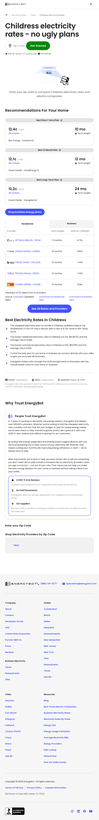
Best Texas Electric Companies (60, 706)
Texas (33, 15)
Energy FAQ (50, 725)
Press (8, 646)
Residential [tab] (27, 223)
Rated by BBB (31, 54)
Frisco (8, 737)
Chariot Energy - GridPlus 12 (28, 251)
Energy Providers (53, 743)
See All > (48, 676)
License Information (55, 787)
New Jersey (50, 646)
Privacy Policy (34, 787)
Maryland (49, 627)
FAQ (7, 627)
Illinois (47, 615)
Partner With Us (13, 639)
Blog (46, 700)
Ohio (7, 679)
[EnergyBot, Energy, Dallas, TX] (14, 811)
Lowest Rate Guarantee (17, 633)
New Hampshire (52, 639)
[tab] (49, 258)
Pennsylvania (12, 673)
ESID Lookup (50, 749)
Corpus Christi (12, 731)
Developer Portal (14, 621)
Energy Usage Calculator (57, 731)
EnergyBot (18, 296)
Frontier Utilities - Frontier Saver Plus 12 (28, 284)
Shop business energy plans (25, 212)
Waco (8, 743)
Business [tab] (71, 223)
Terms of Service (14, 787)
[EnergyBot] (20, 583)
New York (49, 652)
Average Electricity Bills (56, 737)
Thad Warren (22, 380)
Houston (9, 700)
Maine (47, 621)
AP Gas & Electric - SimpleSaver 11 (28, 240)
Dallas (8, 706)
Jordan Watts (48, 380)
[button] (91, 4)
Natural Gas (50, 756)
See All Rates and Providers (49, 308)
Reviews (19, 54)
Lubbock (9, 725)
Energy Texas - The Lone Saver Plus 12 (28, 262)
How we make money (55, 762)
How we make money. (34, 386)
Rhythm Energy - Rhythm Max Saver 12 (28, 273)
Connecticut (50, 609)
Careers (9, 615)
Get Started (38, 46)
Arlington (10, 719)
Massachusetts (52, 633)
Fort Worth (11, 712)
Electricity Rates (19, 15)
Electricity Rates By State (57, 719)
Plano (8, 749)
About (8, 609)
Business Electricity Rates (57, 712)
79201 (16, 545)
